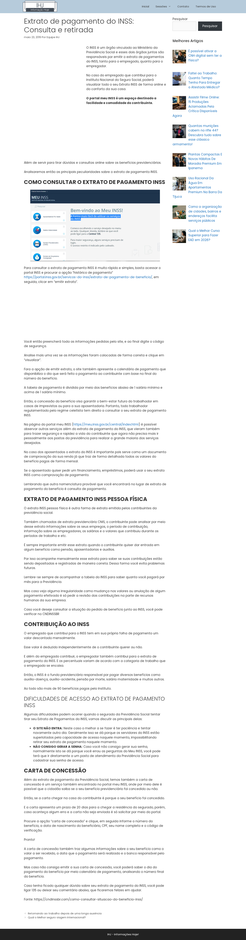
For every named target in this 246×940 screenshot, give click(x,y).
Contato (183, 6)
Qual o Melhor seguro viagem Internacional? (57, 917)
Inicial (145, 6)
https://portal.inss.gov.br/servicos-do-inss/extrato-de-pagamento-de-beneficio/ (88, 277)
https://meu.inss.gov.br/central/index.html (106, 424)
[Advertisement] (54, 72)
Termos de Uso (206, 6)
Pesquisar (180, 19)
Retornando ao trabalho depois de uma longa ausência (65, 913)
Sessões (161, 6)
